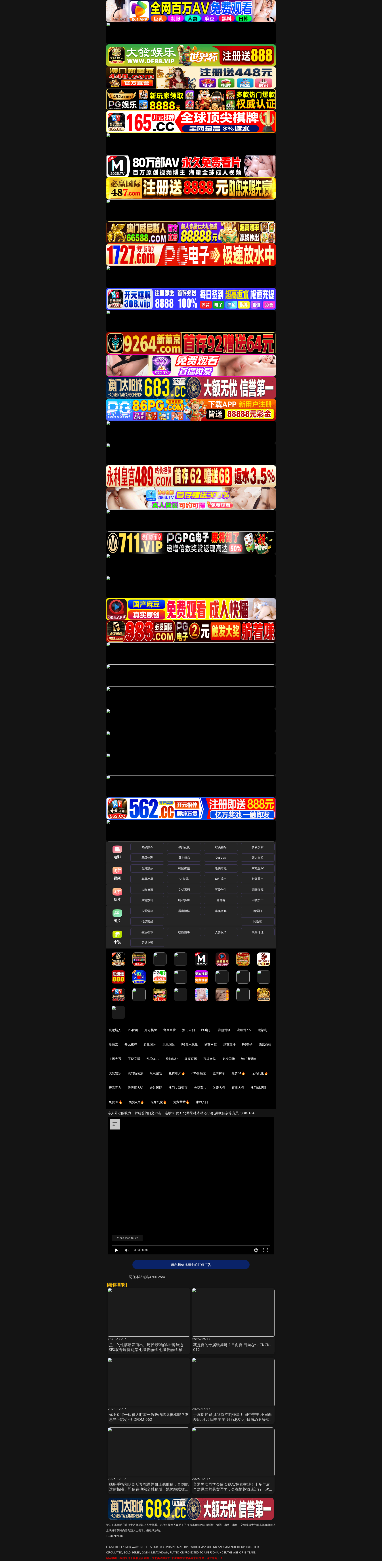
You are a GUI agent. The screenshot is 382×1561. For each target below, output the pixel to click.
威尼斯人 (115, 1030)
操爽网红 (210, 1044)
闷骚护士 (258, 900)
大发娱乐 (115, 1073)
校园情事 (184, 932)
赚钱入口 (202, 1102)
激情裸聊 (219, 1073)
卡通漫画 (147, 911)
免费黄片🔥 (181, 1102)
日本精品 (184, 857)
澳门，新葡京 (178, 1087)
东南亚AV (258, 868)
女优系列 (184, 890)
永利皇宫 (156, 1073)
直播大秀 (238, 1087)
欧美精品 (221, 847)
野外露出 (258, 879)
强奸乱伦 (184, 847)
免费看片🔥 (177, 1073)
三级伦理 (147, 857)
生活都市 (147, 932)
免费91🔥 (115, 1102)
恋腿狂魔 (258, 890)
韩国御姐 (184, 868)
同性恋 (257, 921)
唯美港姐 (221, 868)
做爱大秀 (219, 1087)
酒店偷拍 (265, 1044)
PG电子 (206, 1030)
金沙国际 (156, 1087)
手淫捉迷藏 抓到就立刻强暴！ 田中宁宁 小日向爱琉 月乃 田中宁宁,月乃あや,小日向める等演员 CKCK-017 (232, 1419)
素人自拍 (258, 857)
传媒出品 (147, 921)
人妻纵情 (221, 932)
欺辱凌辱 (147, 879)
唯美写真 (221, 911)
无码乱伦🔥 (260, 1073)
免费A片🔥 (136, 1102)
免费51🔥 (238, 1073)
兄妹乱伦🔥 (159, 1102)
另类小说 (147, 943)
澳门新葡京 (249, 1059)
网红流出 (221, 879)
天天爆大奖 (135, 1087)
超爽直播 (229, 1044)
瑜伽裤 (220, 900)
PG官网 (133, 1030)
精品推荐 (147, 847)
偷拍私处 (172, 1059)
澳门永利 (188, 1030)
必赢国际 (149, 1044)
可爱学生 (221, 890)
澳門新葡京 (135, 1073)
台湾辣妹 (147, 868)
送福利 (262, 1030)
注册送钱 (224, 1030)
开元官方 (115, 1087)
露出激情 (184, 911)
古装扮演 (147, 890)
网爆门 (257, 911)
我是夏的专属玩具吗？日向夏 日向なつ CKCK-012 (232, 1347)
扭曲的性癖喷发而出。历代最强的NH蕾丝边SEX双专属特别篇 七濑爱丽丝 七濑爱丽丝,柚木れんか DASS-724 (148, 1349)
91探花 (184, 879)
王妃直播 (134, 1059)
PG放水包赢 (189, 1044)
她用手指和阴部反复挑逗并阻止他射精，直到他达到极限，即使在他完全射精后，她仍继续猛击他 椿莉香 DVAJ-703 (149, 1489)
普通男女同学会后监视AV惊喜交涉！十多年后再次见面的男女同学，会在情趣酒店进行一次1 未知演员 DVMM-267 (232, 1489)
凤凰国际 (168, 1044)
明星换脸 (184, 900)
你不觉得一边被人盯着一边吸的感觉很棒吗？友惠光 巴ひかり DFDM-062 (149, 1417)
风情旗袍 (147, 900)
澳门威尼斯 (258, 1087)
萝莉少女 (258, 847)
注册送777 (244, 1030)
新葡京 (113, 1044)
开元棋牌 (150, 1030)
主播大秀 (115, 1059)
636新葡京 (198, 1073)
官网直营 (169, 1030)
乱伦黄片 (153, 1059)
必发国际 (228, 1059)
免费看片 (200, 1087)
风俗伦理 (258, 932)
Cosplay (221, 857)
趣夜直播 (190, 1059)
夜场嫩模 (209, 1059)
